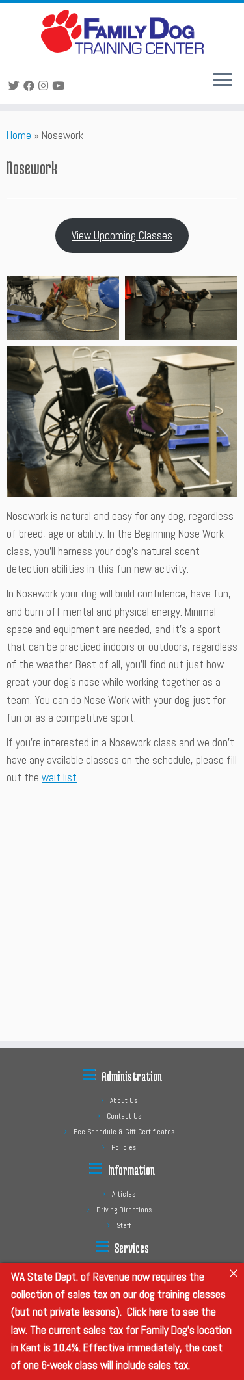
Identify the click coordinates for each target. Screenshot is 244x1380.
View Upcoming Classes (122, 235)
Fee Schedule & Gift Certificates (124, 1131)
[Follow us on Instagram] (45, 86)
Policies (123, 1147)
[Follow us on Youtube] (60, 86)
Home (19, 135)
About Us (123, 1100)
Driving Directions (124, 1209)
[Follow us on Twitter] (15, 86)
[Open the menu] (222, 80)
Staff (123, 1225)
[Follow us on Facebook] (30, 86)
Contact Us (124, 1116)
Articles (123, 1194)
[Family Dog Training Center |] (122, 32)
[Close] (233, 1273)
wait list (59, 777)
